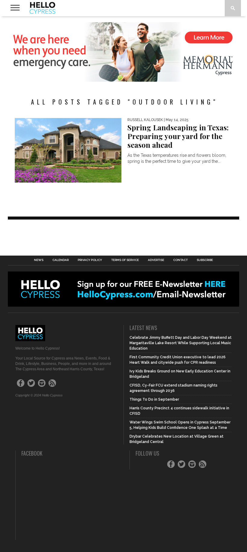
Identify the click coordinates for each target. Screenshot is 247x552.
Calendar (60, 260)
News (38, 260)
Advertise (156, 260)
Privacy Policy (90, 260)
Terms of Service (125, 260)
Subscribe (205, 260)
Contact (180, 260)
